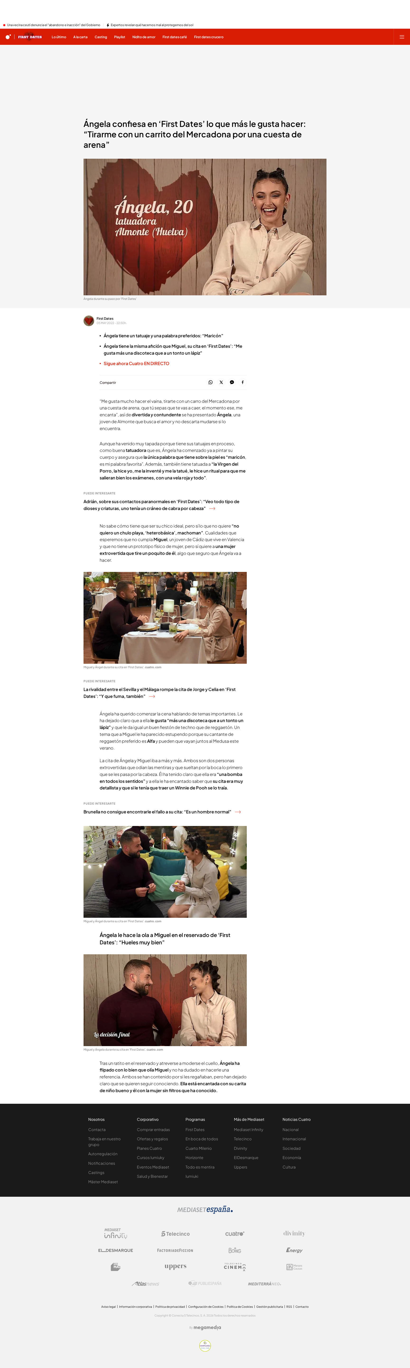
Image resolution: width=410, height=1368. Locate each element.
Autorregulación (102, 1153)
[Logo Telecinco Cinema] (235, 1267)
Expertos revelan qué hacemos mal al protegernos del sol (152, 25)
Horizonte (194, 1157)
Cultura (289, 1166)
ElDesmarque (246, 1157)
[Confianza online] (205, 1350)
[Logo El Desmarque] (115, 1250)
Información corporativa (135, 1306)
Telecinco (243, 1138)
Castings (96, 1172)
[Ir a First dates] (30, 37)
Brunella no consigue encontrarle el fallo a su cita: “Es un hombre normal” (157, 811)
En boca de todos (202, 1138)
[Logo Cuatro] (234, 1234)
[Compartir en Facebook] (242, 382)
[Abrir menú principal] (402, 36)
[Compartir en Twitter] (221, 382)
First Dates (105, 318)
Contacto (302, 1306)
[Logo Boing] (234, 1250)
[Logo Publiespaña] (205, 1283)
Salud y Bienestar (152, 1176)
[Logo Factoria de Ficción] (175, 1250)
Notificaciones (101, 1163)
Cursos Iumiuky (150, 1157)
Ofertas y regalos (152, 1138)
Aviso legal (108, 1306)
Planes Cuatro (149, 1148)
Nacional (291, 1129)
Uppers (240, 1166)
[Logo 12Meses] (294, 1267)
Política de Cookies (240, 1306)
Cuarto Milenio (199, 1148)
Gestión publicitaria (269, 1306)
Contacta (97, 1129)
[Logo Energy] (294, 1250)
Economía (292, 1157)
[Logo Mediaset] (205, 1212)
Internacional (294, 1138)
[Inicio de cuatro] (8, 36)
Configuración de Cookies (206, 1306)
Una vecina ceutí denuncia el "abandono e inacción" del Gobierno (53, 25)
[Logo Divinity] (294, 1234)
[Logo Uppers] (175, 1267)
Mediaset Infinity (248, 1129)
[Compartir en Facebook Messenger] (232, 382)
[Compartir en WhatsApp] (210, 382)
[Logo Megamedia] (207, 1327)
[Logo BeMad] (116, 1267)
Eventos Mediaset (153, 1166)
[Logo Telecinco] (175, 1234)
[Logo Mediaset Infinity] (115, 1234)
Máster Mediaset (103, 1181)
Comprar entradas (153, 1129)
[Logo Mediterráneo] (264, 1283)
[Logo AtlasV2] (145, 1283)
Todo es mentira (200, 1166)
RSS (289, 1306)
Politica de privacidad (170, 1306)
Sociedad (292, 1148)
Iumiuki (192, 1176)
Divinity (240, 1148)
